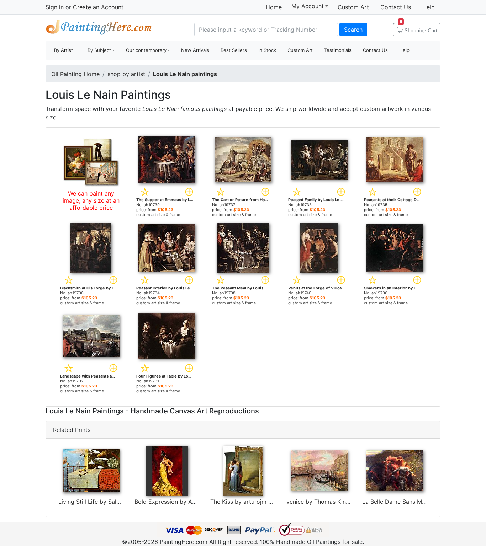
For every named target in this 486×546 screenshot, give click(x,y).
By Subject (99, 50)
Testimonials (338, 50)
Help (428, 7)
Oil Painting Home (75, 73)
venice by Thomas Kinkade (322, 501)
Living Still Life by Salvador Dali (101, 501)
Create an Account (98, 7)
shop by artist (126, 73)
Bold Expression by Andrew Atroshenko (187, 501)
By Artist (63, 50)
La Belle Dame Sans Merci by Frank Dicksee (421, 501)
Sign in (55, 7)
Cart (418, 28)
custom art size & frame (158, 214)
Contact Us (395, 7)
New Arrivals (195, 50)
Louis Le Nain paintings (185, 73)
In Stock (267, 50)
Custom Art (353, 7)
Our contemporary (146, 50)
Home (274, 7)
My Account (307, 6)
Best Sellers (234, 50)
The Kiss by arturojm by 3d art (252, 501)
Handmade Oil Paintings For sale (99, 28)
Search (353, 29)
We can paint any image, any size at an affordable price (91, 200)
